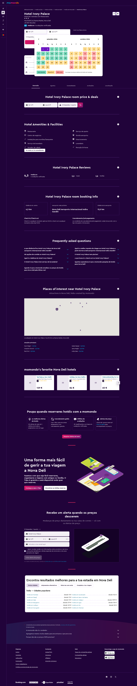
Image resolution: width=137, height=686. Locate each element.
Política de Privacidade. (61, 561)
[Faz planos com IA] (3, 24)
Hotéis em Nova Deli (69, 9)
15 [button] (43, 58)
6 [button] (65, 49)
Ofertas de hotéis (28, 9)
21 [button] (38, 62)
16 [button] (47, 58)
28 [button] (38, 67)
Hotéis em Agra (76, 602)
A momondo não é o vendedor (36, 630)
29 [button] (43, 67)
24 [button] (52, 62)
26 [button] (61, 62)
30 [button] (47, 67)
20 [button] (65, 58)
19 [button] (61, 58)
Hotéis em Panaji (32, 597)
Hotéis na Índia (48, 9)
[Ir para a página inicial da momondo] (13, 3)
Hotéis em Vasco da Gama (80, 597)
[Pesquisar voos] (3, 8)
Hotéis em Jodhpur (32, 605)
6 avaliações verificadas (43, 25)
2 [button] (47, 49)
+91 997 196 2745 (29, 23)
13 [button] (65, 53)
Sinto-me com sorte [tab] (67, 585)
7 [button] (38, 53)
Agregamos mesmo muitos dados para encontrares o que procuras (49, 633)
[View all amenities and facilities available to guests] (118, 124)
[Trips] (3, 30)
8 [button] (43, 53)
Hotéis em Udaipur (77, 600)
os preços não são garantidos (68, 625)
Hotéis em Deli (58, 9)
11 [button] (56, 53)
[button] (3, 3)
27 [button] (65, 62)
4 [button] (56, 49)
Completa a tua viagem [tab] (84, 585)
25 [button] (56, 62)
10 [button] (52, 53)
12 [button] (61, 53)
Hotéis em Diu (76, 605)
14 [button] (38, 58)
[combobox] (48, 534)
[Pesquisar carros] (3, 16)
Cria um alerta (100, 424)
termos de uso (48, 561)
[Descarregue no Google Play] (110, 653)
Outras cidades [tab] (32, 585)
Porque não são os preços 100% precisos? (40, 637)
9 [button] (47, 53)
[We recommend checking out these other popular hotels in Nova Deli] (118, 369)
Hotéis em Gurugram (33, 608)
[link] (71, 436)
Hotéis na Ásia (38, 9)
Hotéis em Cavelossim (78, 594)
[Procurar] (3, 12)
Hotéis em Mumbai (32, 594)
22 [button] (43, 62)
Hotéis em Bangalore (33, 602)
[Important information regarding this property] (118, 196)
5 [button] (71, 53)
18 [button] (56, 58)
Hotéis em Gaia (31, 600)
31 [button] (94, 67)
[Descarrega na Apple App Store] (110, 657)
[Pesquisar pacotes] (3, 20)
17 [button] (52, 58)
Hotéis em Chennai (77, 608)
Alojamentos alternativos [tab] (49, 585)
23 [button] (47, 62)
